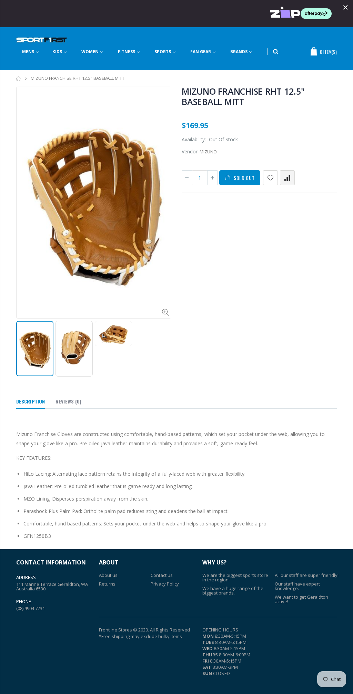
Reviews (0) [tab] (68, 401)
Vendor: (190, 151)
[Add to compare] (287, 177)
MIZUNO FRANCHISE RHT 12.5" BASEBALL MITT (243, 96)
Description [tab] (30, 401)
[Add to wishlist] (270, 177)
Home (18, 78)
